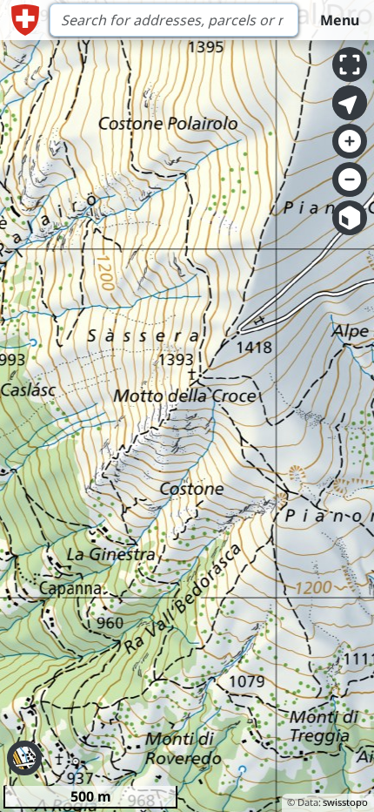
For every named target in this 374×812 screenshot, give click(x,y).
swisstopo (345, 802)
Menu (339, 20)
